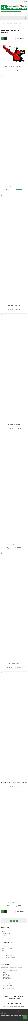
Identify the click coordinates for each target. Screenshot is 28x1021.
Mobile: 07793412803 (8, 988)
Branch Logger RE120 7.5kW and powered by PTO (14, 782)
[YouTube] (17, 921)
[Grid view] (2, 38)
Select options (9, 62)
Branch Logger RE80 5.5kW (14, 544)
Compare (18, 62)
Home (2, 23)
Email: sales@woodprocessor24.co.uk (12, 983)
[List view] (5, 38)
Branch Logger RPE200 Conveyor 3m (14, 186)
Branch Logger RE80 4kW (14, 663)
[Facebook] (11, 921)
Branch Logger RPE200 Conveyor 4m (14, 66)
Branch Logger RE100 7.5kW (14, 902)
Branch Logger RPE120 (14, 305)
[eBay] (14, 921)
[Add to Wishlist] (14, 62)
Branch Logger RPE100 (14, 424)
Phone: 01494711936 (8, 986)
